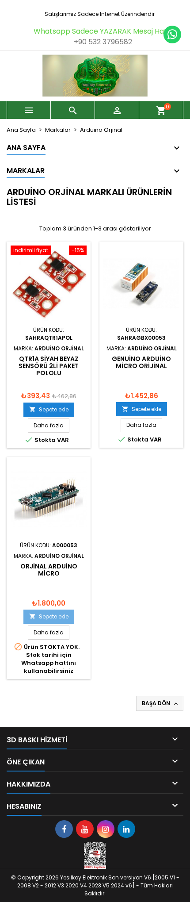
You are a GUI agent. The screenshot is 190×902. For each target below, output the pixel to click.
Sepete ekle (48, 409)
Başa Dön (160, 703)
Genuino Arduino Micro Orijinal (141, 362)
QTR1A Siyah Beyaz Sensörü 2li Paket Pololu (49, 365)
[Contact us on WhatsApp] (172, 34)
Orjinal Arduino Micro (48, 570)
